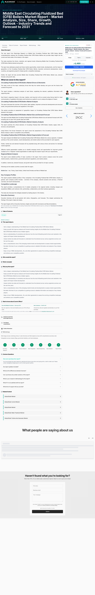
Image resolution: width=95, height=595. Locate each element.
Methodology (32, 45)
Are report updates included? (10, 366)
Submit (47, 511)
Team (78, 57)
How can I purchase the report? (11, 359)
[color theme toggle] (92, 2)
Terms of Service (46, 505)
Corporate (88, 57)
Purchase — (79, 67)
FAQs (39, 45)
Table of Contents (13, 45)
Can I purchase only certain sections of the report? (16, 374)
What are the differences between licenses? (14, 370)
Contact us (4, 151)
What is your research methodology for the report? (16, 378)
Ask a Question (79, 108)
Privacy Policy (54, 505)
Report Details (23, 45)
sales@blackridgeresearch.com (48, 311)
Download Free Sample (79, 70)
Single (69, 57)
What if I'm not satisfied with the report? (13, 382)
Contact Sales (84, 2)
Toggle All (60, 214)
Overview (4, 45)
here (30, 311)
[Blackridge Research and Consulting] (8, 2)
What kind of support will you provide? (13, 386)
